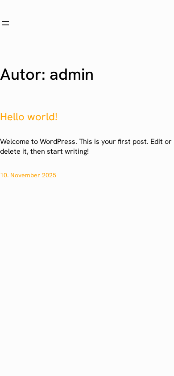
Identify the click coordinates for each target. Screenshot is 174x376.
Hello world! (29, 117)
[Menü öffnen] (5, 23)
